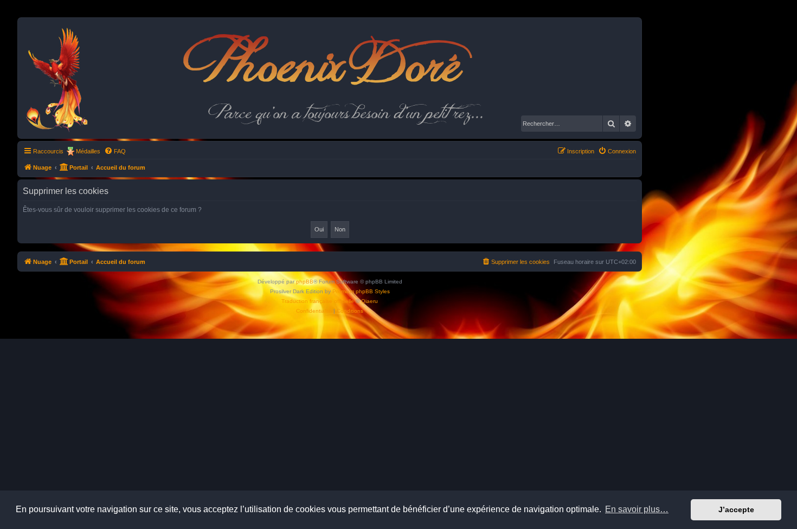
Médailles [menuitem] (88, 151)
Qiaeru (369, 301)
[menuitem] (115, 151)
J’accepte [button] (736, 509)
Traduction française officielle (317, 301)
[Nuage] (63, 78)
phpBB (304, 282)
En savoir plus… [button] (637, 509)
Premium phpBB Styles (361, 291)
